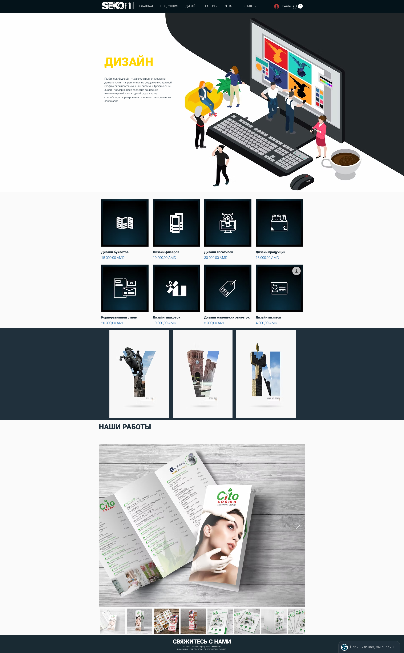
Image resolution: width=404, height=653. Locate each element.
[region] (139, 374)
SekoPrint (216, 646)
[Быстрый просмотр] (125, 223)
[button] (298, 6)
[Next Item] (297, 525)
